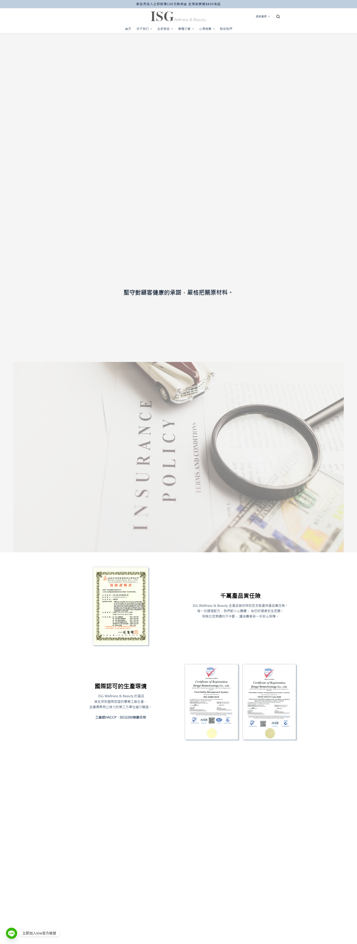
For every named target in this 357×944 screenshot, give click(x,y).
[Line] (11, 933)
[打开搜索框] (278, 16)
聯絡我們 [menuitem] (226, 29)
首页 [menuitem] (128, 29)
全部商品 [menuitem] (163, 29)
